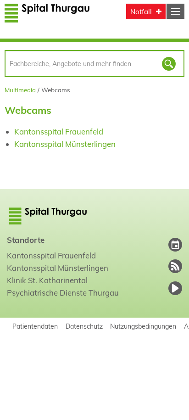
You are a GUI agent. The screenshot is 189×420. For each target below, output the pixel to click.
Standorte (25, 240)
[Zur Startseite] (47, 17)
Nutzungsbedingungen (143, 326)
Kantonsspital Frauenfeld (58, 131)
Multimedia (20, 90)
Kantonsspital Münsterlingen (65, 144)
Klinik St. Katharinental (47, 280)
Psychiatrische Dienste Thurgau (63, 292)
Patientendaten (35, 326)
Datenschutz (84, 326)
